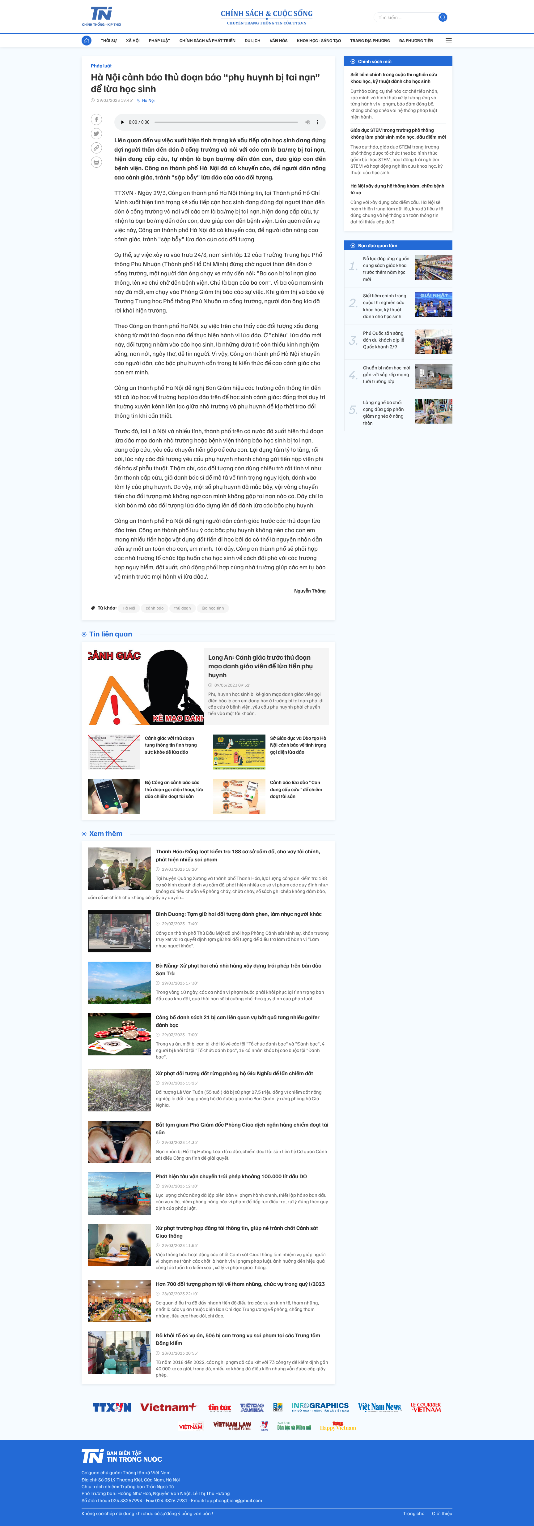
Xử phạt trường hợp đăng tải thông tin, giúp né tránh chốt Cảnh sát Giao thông (237, 1231)
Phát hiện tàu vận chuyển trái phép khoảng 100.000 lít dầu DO (231, 1176)
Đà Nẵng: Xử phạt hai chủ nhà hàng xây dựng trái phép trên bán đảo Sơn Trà (238, 969)
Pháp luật (159, 40)
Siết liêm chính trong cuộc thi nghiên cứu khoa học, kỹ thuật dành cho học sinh (393, 77)
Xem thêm (105, 833)
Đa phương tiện (416, 40)
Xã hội (133, 40)
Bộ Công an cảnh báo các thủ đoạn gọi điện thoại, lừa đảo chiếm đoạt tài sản (174, 789)
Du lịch (253, 40)
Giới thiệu (442, 1513)
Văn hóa (279, 40)
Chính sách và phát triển (207, 40)
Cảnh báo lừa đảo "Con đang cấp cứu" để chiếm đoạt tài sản (296, 789)
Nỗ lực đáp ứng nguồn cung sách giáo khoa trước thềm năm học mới (386, 268)
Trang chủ (414, 1513)
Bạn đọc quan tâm (377, 245)
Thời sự (109, 40)
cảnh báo (154, 607)
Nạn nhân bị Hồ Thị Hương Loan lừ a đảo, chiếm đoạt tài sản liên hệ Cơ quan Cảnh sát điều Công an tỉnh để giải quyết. (241, 1154)
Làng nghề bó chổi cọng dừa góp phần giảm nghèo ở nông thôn (383, 412)
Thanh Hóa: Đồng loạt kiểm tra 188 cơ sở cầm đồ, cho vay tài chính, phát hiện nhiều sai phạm (238, 855)
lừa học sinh (213, 607)
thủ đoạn (182, 607)
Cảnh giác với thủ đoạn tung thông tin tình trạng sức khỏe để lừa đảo (171, 745)
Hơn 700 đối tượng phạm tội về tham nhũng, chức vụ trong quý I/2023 (240, 1283)
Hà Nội (148, 100)
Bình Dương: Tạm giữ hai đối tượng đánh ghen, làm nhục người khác (239, 913)
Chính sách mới (375, 61)
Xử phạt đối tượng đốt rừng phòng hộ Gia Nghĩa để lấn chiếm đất (234, 1073)
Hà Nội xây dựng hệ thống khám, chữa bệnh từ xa (397, 189)
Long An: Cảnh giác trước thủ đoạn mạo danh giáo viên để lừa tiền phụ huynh (260, 666)
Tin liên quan (110, 633)
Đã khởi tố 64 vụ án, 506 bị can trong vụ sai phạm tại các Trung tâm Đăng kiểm (238, 1339)
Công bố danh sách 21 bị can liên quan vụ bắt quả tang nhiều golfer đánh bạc (238, 1021)
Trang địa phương (370, 40)
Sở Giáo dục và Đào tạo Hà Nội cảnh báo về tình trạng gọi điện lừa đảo (298, 745)
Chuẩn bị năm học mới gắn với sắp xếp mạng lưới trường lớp (386, 374)
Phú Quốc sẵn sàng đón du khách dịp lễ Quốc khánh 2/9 (383, 340)
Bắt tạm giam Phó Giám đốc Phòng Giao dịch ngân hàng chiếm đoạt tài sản (242, 1128)
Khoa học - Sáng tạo (319, 40)
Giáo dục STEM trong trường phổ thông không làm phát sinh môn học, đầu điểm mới (398, 133)
